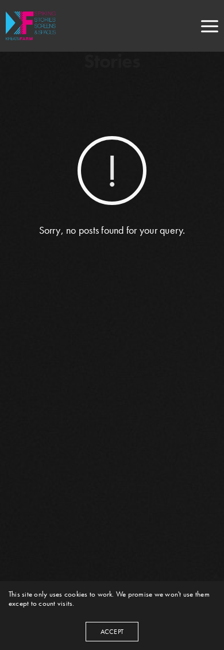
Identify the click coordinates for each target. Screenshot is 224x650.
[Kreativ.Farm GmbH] (33, 25)
